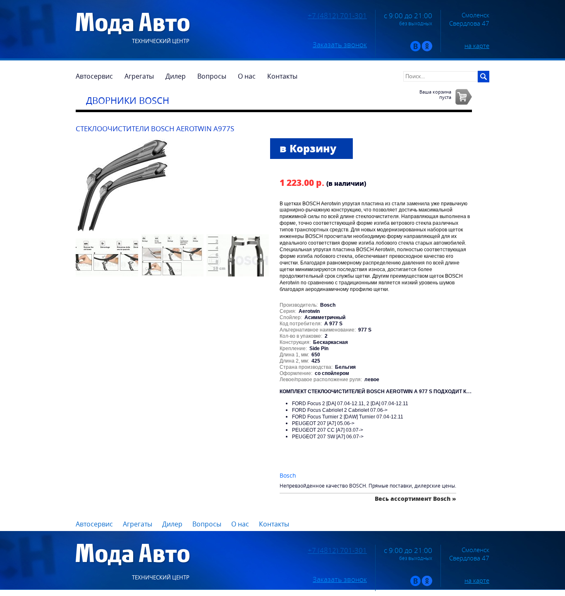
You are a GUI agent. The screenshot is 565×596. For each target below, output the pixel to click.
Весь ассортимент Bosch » (415, 498)
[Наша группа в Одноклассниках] (427, 49)
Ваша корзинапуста (435, 94)
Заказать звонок (340, 44)
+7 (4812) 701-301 (337, 15)
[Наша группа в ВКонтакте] (415, 49)
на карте (476, 45)
